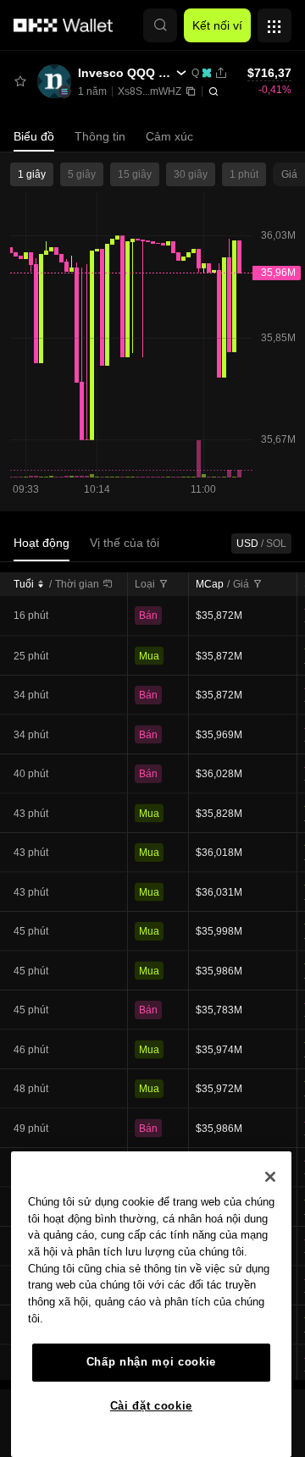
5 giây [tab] (82, 174)
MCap (210, 584)
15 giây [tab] (135, 174)
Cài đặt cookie (151, 1405)
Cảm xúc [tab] (169, 136)
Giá (241, 584)
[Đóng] (270, 1176)
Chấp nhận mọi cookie (151, 1361)
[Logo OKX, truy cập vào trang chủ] (64, 25)
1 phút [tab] (244, 174)
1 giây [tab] (32, 174)
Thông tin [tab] (100, 136)
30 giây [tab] (191, 174)
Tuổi (24, 584)
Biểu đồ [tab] (34, 136)
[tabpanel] (152, 975)
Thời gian (77, 584)
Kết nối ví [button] (217, 25)
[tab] (41, 543)
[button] (160, 25)
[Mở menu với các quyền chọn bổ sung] (274, 21)
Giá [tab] (289, 174)
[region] (151, 1304)
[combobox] (152, 584)
